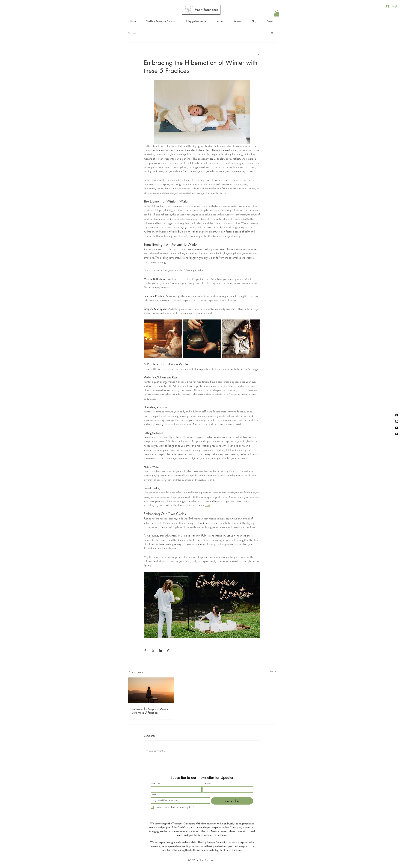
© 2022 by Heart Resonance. (202, 860)
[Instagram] (396, 421)
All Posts (132, 33)
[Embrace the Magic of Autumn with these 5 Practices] (151, 690)
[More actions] (258, 54)
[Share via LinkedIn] (160, 650)
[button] (237, 21)
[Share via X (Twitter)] (152, 650)
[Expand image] (163, 338)
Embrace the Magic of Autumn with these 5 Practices (150, 710)
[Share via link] (168, 650)
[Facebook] (396, 415)
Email (154, 794)
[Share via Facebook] (145, 650)
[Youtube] (396, 428)
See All (273, 671)
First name (156, 783)
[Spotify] (396, 434)
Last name (207, 783)
